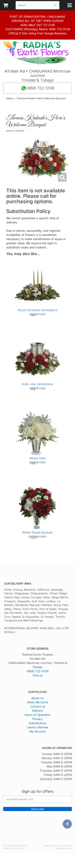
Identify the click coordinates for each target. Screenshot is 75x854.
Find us (37, 675)
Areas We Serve (37, 702)
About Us (37, 698)
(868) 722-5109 (40, 88)
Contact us (37, 706)
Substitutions (37, 723)
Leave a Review (37, 727)
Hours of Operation (37, 714)
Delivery (37, 710)
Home (9, 98)
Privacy (37, 719)
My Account (37, 731)
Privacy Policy (17, 848)
